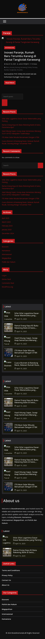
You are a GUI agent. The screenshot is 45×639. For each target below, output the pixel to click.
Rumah (6, 70)
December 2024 (8, 233)
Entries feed (6, 279)
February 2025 (7, 226)
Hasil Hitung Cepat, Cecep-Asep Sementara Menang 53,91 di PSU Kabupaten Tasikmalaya (26, 339)
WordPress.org (7, 287)
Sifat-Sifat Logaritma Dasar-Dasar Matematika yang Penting (26, 314)
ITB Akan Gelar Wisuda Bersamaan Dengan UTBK (20, 137)
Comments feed (8, 283)
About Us (5, 585)
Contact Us (6, 580)
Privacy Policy (7, 575)
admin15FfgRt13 (24, 64)
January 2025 (7, 229)
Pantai (30, 67)
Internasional (9, 48)
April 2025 (5, 218)
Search (4, 103)
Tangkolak (12, 70)
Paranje (34, 67)
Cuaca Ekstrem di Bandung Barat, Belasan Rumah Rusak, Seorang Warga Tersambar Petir (27, 364)
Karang (17, 67)
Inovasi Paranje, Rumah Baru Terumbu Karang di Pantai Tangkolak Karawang (22, 55)
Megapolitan (6, 258)
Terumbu (20, 70)
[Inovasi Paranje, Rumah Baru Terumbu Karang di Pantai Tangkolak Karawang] (22, 40)
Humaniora (6, 250)
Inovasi (12, 67)
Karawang (23, 67)
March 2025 (6, 222)
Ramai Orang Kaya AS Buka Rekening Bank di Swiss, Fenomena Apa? (26, 327)
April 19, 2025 (22, 319)
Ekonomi (5, 247)
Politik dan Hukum (8, 262)
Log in (4, 275)
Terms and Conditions (11, 570)
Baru (7, 67)
